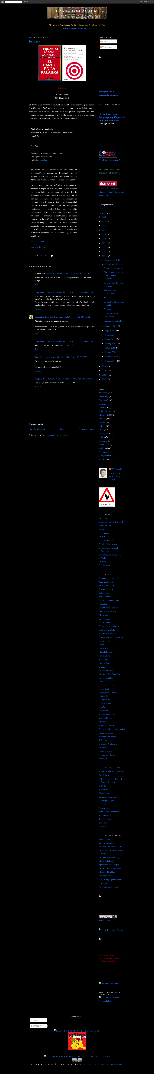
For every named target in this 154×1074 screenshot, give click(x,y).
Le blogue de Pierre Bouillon (111, 846)
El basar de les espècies (109, 626)
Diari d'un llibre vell (107, 611)
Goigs (101, 644)
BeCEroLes (104, 592)
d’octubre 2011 (111, 326)
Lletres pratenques (107, 800)
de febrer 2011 (111, 356)
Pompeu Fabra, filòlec (113, 320)
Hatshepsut (103, 648)
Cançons (102, 403)
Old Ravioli (104, 721)
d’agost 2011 (110, 330)
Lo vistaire (103, 710)
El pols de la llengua (107, 633)
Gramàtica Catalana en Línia (91, 25)
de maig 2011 (111, 343)
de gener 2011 (111, 360)
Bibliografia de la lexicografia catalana (108, 93)
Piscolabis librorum (107, 725)
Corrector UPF (105, 525)
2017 (104, 229)
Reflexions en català (107, 736)
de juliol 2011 (111, 334)
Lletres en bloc (105, 699)
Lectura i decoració (107, 685)
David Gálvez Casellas (108, 607)
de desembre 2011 (113, 259)
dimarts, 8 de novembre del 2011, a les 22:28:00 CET (67, 316)
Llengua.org (104, 533)
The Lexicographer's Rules (110, 879)
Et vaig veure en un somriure (111, 637)
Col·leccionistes (105, 411)
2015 (104, 238)
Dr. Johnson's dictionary (109, 857)
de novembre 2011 (113, 264)
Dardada (34, 41)
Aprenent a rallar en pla (109, 864)
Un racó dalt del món (108, 754)
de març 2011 (111, 352)
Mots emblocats (105, 717)
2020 (104, 216)
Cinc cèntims (104, 603)
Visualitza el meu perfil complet (116, 476)
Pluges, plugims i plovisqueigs (112, 729)
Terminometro (105, 875)
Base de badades (106, 589)
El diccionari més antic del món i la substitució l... (114, 275)
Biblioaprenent (105, 596)
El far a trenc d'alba (107, 629)
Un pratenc (103, 826)
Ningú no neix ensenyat (114, 267)
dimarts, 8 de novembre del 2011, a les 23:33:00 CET (70, 341)
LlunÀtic (102, 706)
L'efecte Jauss (104, 663)
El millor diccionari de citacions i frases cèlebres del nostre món (111, 191)
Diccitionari (104, 615)
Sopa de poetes (105, 818)
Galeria (102, 425)
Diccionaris (104, 414)
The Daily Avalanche (108, 743)
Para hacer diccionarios (109, 886)
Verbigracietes (105, 455)
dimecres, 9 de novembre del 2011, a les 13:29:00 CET (63, 357)
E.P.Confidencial (106, 622)
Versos (102, 459)
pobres (69, 345)
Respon (38, 284)
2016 (104, 234)
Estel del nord (105, 793)
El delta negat (104, 565)
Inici (62, 429)
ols (106, 104)
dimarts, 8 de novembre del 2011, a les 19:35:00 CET (70, 292)
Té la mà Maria (105, 751)
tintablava (103, 822)
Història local (104, 655)
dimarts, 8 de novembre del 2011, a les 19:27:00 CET (68, 273)
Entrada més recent (37, 429)
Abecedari (103, 392)
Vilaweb (102, 561)
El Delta (102, 785)
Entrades (106, 41)
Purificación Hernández (109, 811)
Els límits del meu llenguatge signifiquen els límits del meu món (112, 117)
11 (105, 297)
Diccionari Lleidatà (107, 871)
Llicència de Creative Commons (100, 1064)
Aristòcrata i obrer (106, 585)
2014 (104, 243)
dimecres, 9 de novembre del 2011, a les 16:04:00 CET (71, 378)
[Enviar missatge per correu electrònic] (52, 256)
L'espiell (102, 666)
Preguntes (103, 451)
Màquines (103, 440)
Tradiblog (103, 747)
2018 (104, 225)
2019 (104, 221)
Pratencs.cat (104, 807)
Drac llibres (104, 775)
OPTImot (103, 518)
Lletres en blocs (105, 703)
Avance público (37, 241)
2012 (104, 251)
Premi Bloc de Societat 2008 (111, 159)
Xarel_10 (103, 758)
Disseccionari (104, 618)
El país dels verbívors (108, 544)
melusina (43, 159)
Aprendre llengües (107, 581)
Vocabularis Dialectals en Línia (77, 28)
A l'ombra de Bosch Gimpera (111, 771)
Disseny (102, 418)
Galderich (39, 316)
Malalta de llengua (107, 714)
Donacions (103, 422)
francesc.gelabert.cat (107, 796)
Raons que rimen (106, 732)
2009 (104, 370)
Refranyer (103, 740)
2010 (104, 366)
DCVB (102, 529)
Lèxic (101, 429)
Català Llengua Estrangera (110, 600)
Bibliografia (104, 400)
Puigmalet (39, 292)
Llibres (102, 437)
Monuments (104, 444)
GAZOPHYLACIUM (77, 10)
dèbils (61, 345)
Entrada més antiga (87, 429)
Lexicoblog (103, 882)
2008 (104, 374)
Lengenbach (104, 688)
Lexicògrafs (104, 433)
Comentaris (107, 46)
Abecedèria (104, 396)
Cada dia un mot (106, 540)
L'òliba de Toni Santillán (109, 674)
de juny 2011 (110, 339)
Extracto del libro (38, 246)
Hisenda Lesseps (106, 651)
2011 (104, 256)
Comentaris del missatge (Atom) (56, 435)
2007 (104, 379)
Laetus (101, 681)
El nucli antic (104, 789)
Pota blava (103, 804)
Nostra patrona (105, 920)
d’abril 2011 (110, 347)
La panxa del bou (106, 677)
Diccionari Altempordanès (110, 868)
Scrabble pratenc (106, 815)
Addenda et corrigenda (108, 578)
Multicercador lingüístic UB (111, 521)
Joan (37, 357)
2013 (104, 247)
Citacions (103, 407)
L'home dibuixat (106, 670)
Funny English (105, 640)
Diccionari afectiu (106, 860)
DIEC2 (102, 536)
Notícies (44, 256)
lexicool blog (104, 839)
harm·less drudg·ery (107, 842)
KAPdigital (104, 659)
